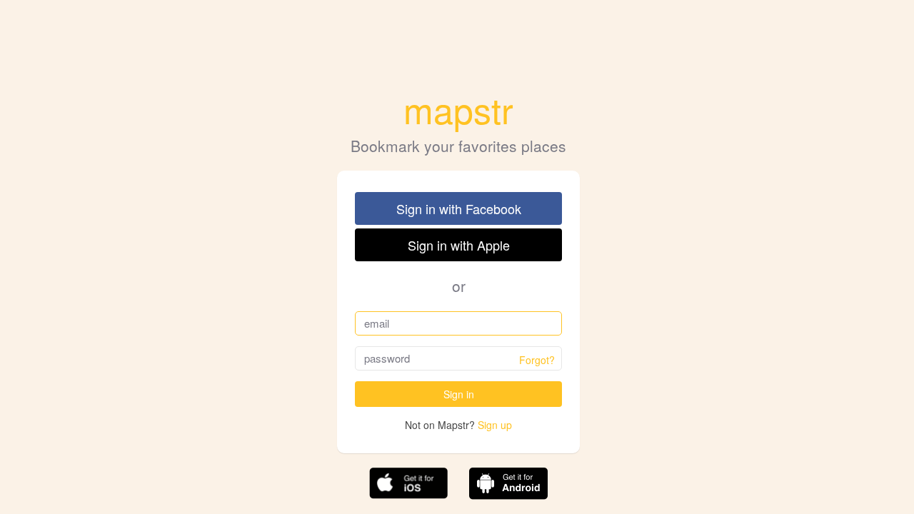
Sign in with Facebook (458, 208)
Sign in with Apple (459, 245)
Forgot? (537, 360)
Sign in (458, 394)
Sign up (495, 425)
